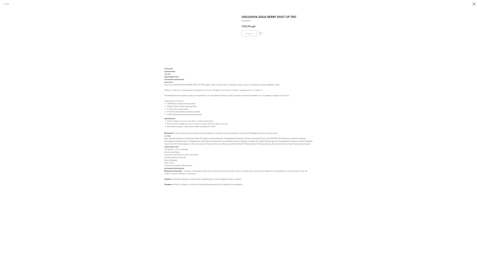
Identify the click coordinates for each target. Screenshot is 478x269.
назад (7, 4)
